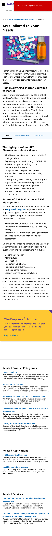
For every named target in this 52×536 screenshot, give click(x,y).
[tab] (7, 135)
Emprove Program (16, 209)
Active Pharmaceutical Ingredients (21, 19)
